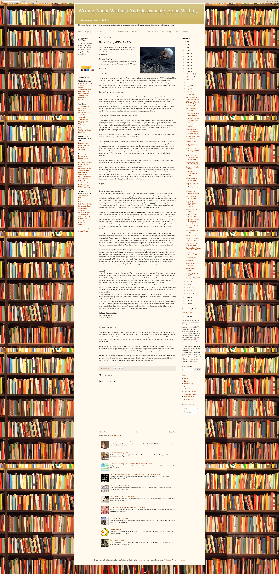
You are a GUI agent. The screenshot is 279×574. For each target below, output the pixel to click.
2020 (186, 56)
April (188, 285)
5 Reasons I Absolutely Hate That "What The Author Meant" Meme (131, 464)
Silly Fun (81, 220)
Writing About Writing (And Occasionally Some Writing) (138, 10)
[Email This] (114, 368)
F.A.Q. (108, 31)
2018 (186, 62)
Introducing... (82, 156)
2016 (186, 68)
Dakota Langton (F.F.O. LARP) (191, 254)
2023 (186, 47)
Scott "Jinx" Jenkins (84, 177)
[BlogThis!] (116, 368)
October (189, 80)
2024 (186, 45)
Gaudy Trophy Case (84, 216)
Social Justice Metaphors (82, 209)
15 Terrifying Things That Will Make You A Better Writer (128, 507)
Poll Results (82, 98)
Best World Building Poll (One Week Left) (192, 120)
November (190, 77)
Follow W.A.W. (137, 31)
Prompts (80, 100)
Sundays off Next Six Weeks (192, 168)
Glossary (81, 87)
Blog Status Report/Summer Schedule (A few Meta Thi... (192, 204)
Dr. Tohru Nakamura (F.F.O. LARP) (192, 239)
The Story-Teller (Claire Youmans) (192, 192)
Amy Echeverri (83, 179)
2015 (186, 71)
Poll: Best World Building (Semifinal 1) (193, 151)
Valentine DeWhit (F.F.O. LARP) (191, 179)
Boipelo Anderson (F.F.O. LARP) (191, 215)
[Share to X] (118, 368)
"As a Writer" (82, 117)
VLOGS (80, 225)
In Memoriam (82, 218)
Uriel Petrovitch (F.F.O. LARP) (191, 197)
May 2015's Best (191, 141)
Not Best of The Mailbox (83, 201)
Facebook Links (152, 31)
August (189, 86)
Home (79, 31)
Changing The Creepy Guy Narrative (121, 442)
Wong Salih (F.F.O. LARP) (192, 227)
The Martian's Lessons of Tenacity (193, 137)
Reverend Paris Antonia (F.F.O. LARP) (193, 249)
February (190, 290)
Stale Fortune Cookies (85, 204)
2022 (186, 50)
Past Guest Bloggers (84, 185)
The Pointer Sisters (84, 170)
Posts (187, 408)
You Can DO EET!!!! (85, 85)
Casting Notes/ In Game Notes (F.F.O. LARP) (193, 173)
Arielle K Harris (83, 183)
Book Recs (81, 132)
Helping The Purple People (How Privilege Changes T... (192, 186)
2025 (186, 42)
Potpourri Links (83, 143)
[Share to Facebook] (120, 368)
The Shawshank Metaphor (191, 109)
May (188, 282)
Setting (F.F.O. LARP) (193, 278)
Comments (188, 412)
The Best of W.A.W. (121, 31)
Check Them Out (83, 145)
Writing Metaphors (84, 106)
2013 (186, 300)
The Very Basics (83, 96)
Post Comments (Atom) (114, 435)
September (190, 83)
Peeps (87, 31)
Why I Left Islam (115, 529)
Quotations (81, 149)
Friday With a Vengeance (190, 264)
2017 (186, 65)
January (189, 293)
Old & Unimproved (84, 212)
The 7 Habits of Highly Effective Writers (122, 496)
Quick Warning (191, 257)
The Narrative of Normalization (119, 485)
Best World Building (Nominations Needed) (192, 221)
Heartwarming (82, 172)
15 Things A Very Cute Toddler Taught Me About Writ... (193, 104)
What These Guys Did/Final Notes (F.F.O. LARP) (192, 157)
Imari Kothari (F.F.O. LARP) (193, 231)
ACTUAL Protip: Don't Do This (120, 518)
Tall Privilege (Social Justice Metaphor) (192, 98)
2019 (186, 59)
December (190, 74)
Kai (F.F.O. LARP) (192, 235)
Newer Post (103, 432)
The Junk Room (83, 214)
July (188, 89)
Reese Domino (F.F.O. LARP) (193, 274)
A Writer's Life (83, 120)
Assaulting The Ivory (84, 112)
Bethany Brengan (83, 181)
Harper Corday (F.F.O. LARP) (193, 210)
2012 (186, 303)
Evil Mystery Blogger (85, 168)
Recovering (189, 260)
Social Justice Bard (84, 206)
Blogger (182, 560)
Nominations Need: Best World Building (193, 163)
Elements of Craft (83, 91)
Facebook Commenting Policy (119, 453)
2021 (186, 53)
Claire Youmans (83, 174)
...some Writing (83, 231)
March (189, 288)
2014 (186, 297)
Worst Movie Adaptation (190, 269)
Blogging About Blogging (83, 123)
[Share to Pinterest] (122, 368)
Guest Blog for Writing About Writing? (193, 114)
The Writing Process (84, 89)
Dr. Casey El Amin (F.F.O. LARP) (192, 244)
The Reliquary (166, 31)
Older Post (172, 432)
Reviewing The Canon (85, 162)
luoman (168, 560)
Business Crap (97, 31)
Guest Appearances (181, 31)
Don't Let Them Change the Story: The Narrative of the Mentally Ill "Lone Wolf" (135, 474)
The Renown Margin (84, 130)
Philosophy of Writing (85, 83)
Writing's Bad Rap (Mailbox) (191, 126)
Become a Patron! (187, 312)
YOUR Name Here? (84, 187)
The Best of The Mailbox (83, 127)
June (188, 92)
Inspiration (81, 147)
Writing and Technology (82, 115)
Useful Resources (83, 93)
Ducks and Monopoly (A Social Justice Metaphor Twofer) (192, 131)
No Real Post (190, 94)
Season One (81, 222)
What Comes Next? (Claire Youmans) (192, 145)
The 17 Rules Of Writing (117, 540)
